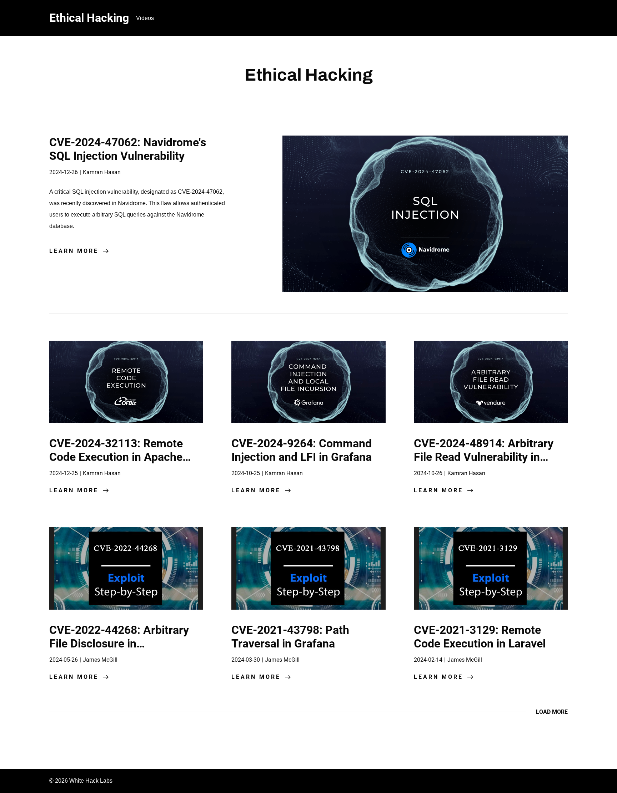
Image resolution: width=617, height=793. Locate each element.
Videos (145, 18)
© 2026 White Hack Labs (80, 781)
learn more (74, 251)
